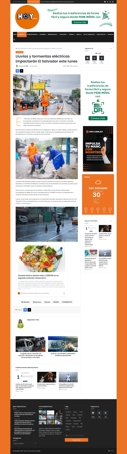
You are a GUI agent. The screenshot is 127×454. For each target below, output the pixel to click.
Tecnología (62, 34)
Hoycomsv (37, 302)
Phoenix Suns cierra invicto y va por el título (46, 385)
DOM (74, 415)
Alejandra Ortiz (22, 66)
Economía (42, 34)
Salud (73, 426)
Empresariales (52, 34)
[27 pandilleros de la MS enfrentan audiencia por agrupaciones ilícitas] (68, 377)
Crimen (81, 412)
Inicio (15, 34)
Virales (78, 34)
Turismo (71, 34)
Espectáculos (101, 34)
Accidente (68, 412)
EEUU (67, 417)
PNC (81, 423)
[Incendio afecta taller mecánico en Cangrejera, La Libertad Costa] (58, 417)
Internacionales (32, 34)
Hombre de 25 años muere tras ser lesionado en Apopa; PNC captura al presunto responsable (25, 386)
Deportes (110, 34)
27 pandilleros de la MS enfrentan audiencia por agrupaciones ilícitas (66, 385)
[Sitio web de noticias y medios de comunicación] (27, 17)
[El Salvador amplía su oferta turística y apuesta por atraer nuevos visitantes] (42, 413)
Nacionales (21, 34)
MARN (56, 302)
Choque (75, 412)
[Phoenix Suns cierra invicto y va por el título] (46, 377)
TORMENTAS (67, 302)
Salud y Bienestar (88, 34)
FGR (80, 417)
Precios (67, 426)
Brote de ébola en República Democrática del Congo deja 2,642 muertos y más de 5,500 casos (66, 1)
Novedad (76, 423)
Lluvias (47, 302)
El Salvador (26, 302)
